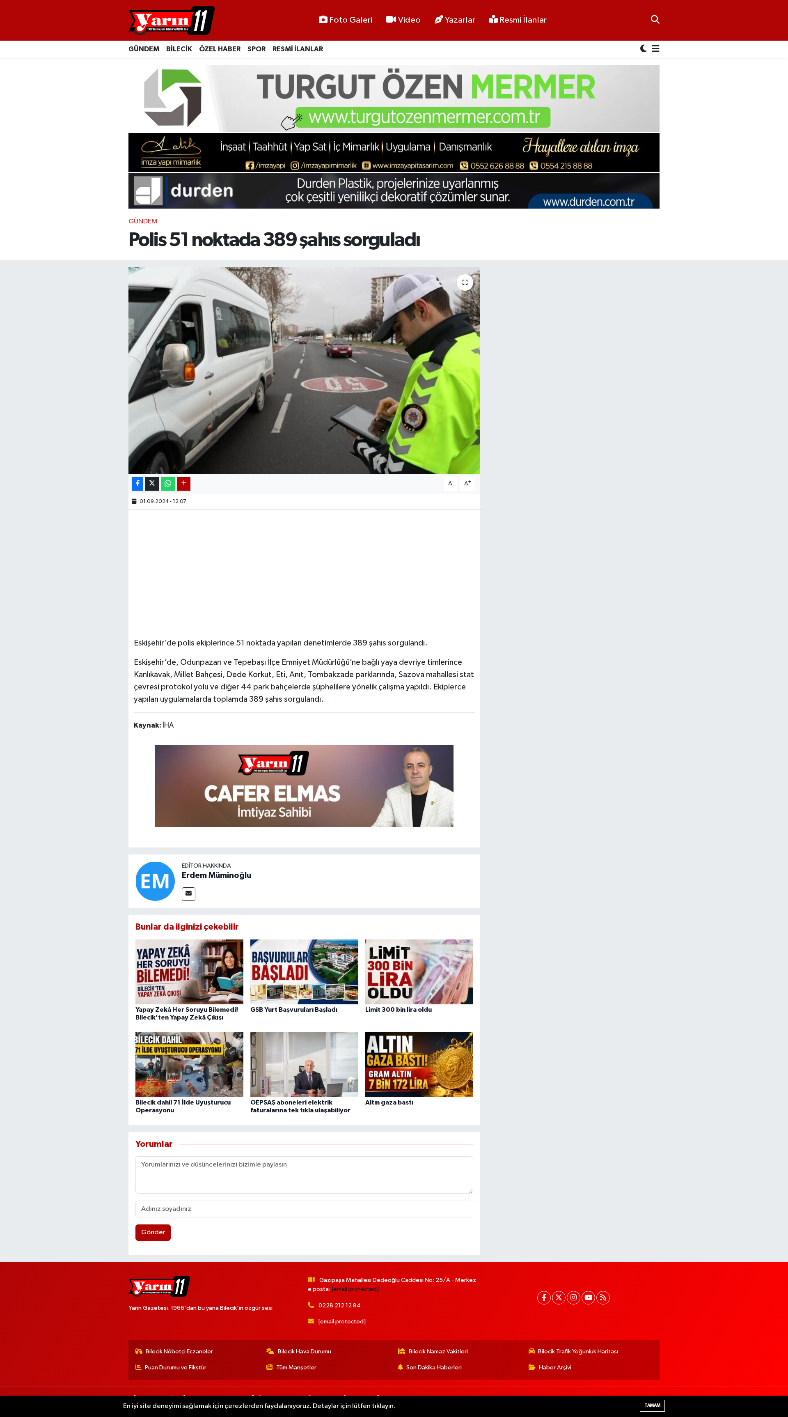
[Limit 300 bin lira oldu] (419, 971)
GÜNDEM (143, 49)
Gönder (153, 1232)
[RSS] (603, 1297)
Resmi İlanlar (522, 20)
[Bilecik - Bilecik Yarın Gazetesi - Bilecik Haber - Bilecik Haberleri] (171, 20)
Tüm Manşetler (296, 1367)
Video (409, 20)
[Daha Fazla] (183, 484)
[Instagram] (573, 1297)
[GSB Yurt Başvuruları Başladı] (304, 971)
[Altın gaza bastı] (419, 1064)
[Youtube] (588, 1297)
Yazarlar (460, 20)
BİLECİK (179, 49)
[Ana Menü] (654, 49)
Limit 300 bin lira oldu (398, 1009)
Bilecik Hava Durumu (304, 1351)
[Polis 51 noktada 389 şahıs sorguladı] (304, 370)
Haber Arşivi (555, 1367)
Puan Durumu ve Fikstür (175, 1367)
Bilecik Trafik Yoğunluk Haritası (578, 1351)
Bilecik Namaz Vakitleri (438, 1351)
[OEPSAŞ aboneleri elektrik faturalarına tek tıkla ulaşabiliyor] (304, 1064)
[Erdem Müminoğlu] (155, 880)
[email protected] (355, 1289)
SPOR (256, 49)
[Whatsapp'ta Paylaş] (168, 484)
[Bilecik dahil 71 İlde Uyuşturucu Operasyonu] (189, 1064)
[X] (559, 1297)
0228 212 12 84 (339, 1305)
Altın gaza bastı (389, 1102)
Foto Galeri (350, 20)
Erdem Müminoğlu (216, 875)
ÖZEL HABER (220, 49)
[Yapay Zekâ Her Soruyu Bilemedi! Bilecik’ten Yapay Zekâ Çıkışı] (189, 971)
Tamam (652, 1405)
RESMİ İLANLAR (298, 49)
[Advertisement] (304, 572)
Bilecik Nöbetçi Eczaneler (179, 1351)
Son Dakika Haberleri (434, 1367)
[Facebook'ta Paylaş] (137, 484)
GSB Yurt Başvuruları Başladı (293, 1009)
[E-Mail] (188, 894)
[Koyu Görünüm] (644, 49)
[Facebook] (544, 1297)
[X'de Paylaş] (152, 484)
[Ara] (655, 20)
